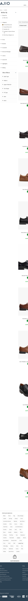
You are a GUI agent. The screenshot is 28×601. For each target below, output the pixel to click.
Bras (20, 529)
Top (22, 546)
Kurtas (21, 524)
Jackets (4, 518)
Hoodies (4, 529)
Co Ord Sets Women (19, 526)
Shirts (10, 524)
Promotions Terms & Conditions (6, 578)
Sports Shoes (11, 551)
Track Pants (5, 526)
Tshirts (21, 532)
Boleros (12, 546)
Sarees (10, 529)
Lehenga (4, 535)
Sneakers (5, 537)
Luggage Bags (20, 543)
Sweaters (5, 524)
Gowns (15, 524)
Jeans (16, 529)
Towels (17, 548)
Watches (15, 532)
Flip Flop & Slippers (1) (9, 35)
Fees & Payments (3, 574)
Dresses (16, 518)
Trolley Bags (5, 546)
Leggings (18, 537)
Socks (11, 526)
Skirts (17, 546)
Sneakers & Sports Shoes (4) (9, 32)
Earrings (10, 518)
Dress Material (5, 540)
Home (1, 10)
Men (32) (6, 17)
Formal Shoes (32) (8, 24)
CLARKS (5, 10)
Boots (9, 515)
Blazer (4, 515)
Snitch (9, 543)
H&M (14, 543)
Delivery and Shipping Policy (5, 579)
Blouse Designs (20, 515)
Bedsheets (11, 548)
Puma (20, 540)
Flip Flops (11, 535)
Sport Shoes (22, 521)
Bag (14, 515)
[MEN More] (27, 5)
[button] (9, 12)
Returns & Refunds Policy (4, 576)
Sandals (9, 532)
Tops (17, 535)
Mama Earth (11, 537)
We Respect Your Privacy (4, 572)
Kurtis (21, 518)
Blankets (15, 521)
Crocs (4, 543)
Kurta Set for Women (7, 521)
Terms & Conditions (3, 570)
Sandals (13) (6, 29)
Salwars (24, 537)
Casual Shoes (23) (8, 27)
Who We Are (2, 568)
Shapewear (22, 535)
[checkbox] (9, 18)
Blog (1, 581)
